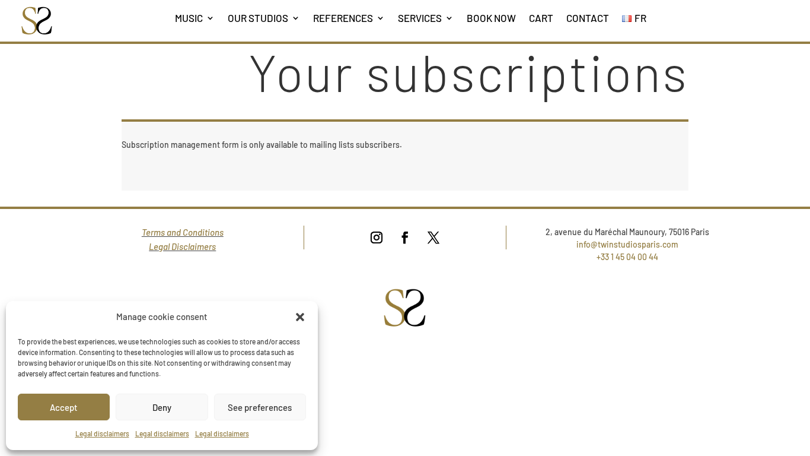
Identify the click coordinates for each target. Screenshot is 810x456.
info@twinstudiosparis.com (627, 244)
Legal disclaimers (102, 433)
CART (541, 18)
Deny (161, 407)
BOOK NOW (491, 18)
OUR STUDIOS (258, 18)
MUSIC (189, 18)
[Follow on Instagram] (376, 237)
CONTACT (587, 18)
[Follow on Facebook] (405, 237)
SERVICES (420, 18)
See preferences (260, 407)
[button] (300, 317)
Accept (64, 407)
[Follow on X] (433, 237)
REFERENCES (343, 18)
